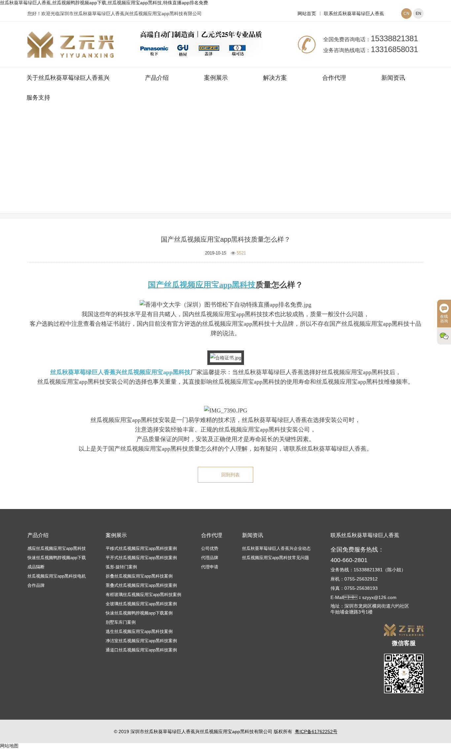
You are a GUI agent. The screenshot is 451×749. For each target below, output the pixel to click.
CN (406, 13)
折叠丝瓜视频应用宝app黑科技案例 (139, 576)
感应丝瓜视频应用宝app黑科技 (56, 548)
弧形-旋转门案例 (121, 566)
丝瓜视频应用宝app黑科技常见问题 (265, 169)
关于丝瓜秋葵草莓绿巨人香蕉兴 (68, 78)
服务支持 (38, 97)
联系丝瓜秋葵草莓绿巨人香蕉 (354, 13)
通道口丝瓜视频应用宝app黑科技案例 (141, 649)
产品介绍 (157, 78)
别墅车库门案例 (121, 622)
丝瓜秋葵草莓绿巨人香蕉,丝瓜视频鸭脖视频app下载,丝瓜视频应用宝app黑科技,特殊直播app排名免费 (104, 2)
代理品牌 (209, 557)
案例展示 (216, 78)
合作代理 (334, 78)
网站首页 (306, 13)
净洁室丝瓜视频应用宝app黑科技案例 (141, 640)
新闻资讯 (393, 78)
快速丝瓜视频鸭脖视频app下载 (56, 557)
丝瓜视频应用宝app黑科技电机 (56, 576)
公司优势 (209, 548)
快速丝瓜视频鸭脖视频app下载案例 (139, 613)
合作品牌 (36, 585)
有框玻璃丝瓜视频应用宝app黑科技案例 (143, 594)
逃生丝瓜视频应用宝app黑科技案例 (139, 631)
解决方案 (275, 78)
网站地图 (9, 745)
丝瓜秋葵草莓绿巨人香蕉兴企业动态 (276, 548)
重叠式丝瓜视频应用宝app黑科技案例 (141, 585)
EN (418, 13)
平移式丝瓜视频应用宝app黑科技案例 (141, 548)
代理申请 (209, 566)
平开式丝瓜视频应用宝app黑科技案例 (141, 557)
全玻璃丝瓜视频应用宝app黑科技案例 (141, 603)
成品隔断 (36, 566)
